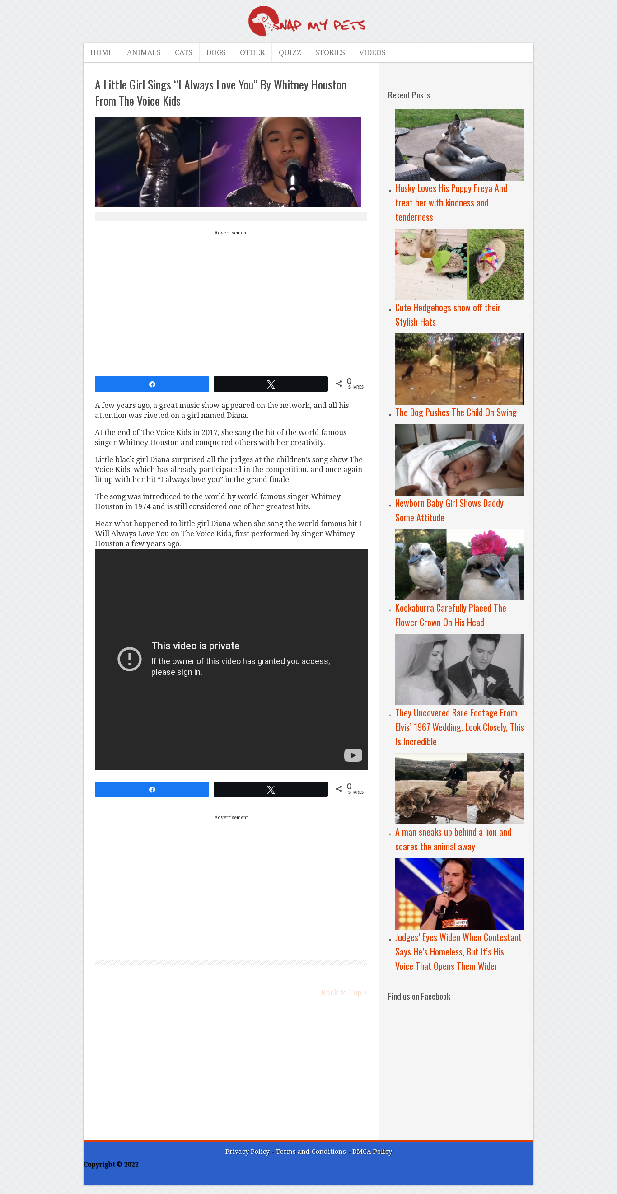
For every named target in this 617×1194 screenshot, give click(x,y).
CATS (183, 52)
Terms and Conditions (312, 1151)
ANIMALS (144, 52)
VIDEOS (372, 52)
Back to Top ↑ (344, 992)
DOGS (216, 52)
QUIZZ (290, 52)
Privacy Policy (247, 1151)
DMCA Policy (372, 1151)
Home (101, 52)
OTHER (252, 52)
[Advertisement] (231, 301)
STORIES (330, 52)
